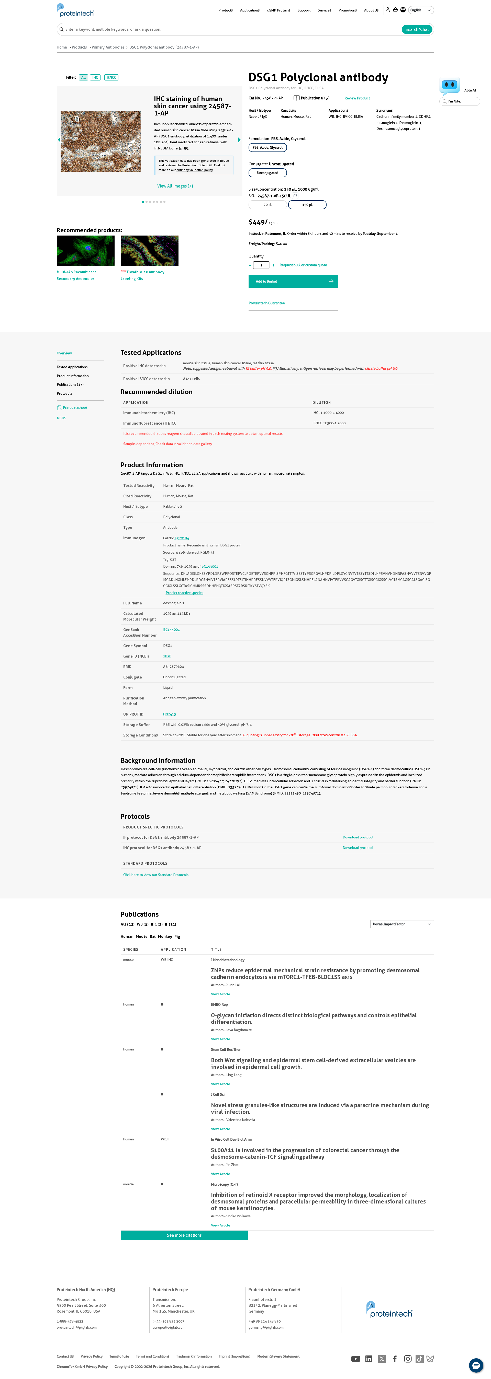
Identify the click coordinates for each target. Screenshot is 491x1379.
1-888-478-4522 (70, 1321)
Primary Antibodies (108, 47)
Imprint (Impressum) (234, 1356)
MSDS (61, 418)
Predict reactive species (184, 593)
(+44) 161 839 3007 (168, 1321)
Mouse (142, 936)
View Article (220, 994)
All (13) (128, 924)
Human (127, 936)
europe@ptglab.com (169, 1327)
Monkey (165, 936)
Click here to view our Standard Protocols (155, 875)
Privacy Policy (92, 1356)
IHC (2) (157, 924)
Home (62, 47)
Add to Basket (266, 281)
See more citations (184, 1235)
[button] (476, 1365)
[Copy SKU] (295, 195)
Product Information (73, 376)
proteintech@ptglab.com (77, 1327)
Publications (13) (70, 384)
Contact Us (65, 1356)
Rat (153, 936)
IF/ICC (111, 77)
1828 (167, 656)
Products (79, 47)
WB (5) (143, 924)
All (83, 77)
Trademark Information (194, 1356)
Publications (311, 98)
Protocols (64, 393)
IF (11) (170, 924)
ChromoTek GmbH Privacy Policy (82, 1366)
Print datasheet (74, 407)
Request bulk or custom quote (303, 265)
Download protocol (358, 837)
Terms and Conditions (152, 1356)
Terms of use (119, 1356)
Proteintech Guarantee (267, 303)
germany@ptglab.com (266, 1327)
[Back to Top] (460, 1366)
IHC (95, 77)
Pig (177, 936)
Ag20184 (181, 538)
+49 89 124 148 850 (265, 1321)
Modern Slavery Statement (278, 1356)
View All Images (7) (175, 186)
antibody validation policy (194, 170)
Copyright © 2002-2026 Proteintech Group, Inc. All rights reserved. (167, 1366)
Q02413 (169, 714)
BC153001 (210, 566)
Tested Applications (72, 367)
